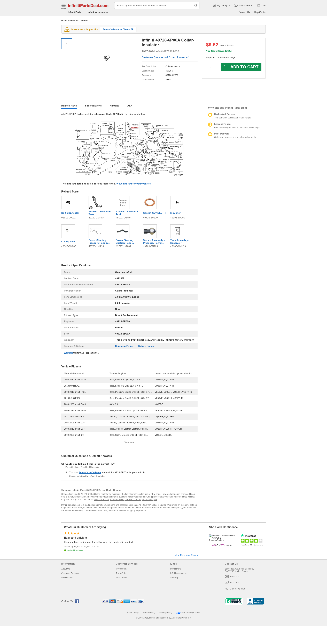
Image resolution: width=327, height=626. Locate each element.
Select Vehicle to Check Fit (118, 29)
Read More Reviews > (190, 555)
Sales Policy (132, 612)
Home (64, 20)
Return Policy (146, 346)
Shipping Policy (124, 346)
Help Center (260, 12)
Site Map (174, 578)
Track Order (121, 573)
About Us (65, 569)
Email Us (234, 576)
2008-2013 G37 (117, 499)
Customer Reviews (70, 573)
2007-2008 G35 (101, 499)
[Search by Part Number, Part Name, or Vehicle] (196, 5)
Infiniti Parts (74, 12)
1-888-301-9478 (237, 589)
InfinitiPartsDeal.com (70, 505)
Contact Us (244, 12)
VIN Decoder (67, 578)
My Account (121, 569)
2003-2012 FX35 (133, 499)
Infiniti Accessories (98, 12)
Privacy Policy (165, 612)
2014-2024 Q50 (149, 499)
